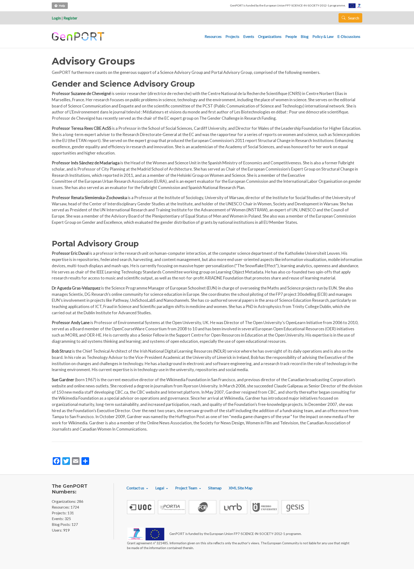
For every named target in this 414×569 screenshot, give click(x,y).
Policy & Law (323, 36)
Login (56, 18)
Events (248, 36)
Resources (213, 36)
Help (62, 5)
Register (70, 18)
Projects (232, 36)
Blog (305, 36)
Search (353, 18)
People (291, 36)
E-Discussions (348, 36)
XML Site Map (241, 488)
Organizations (270, 36)
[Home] (79, 36)
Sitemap (215, 488)
